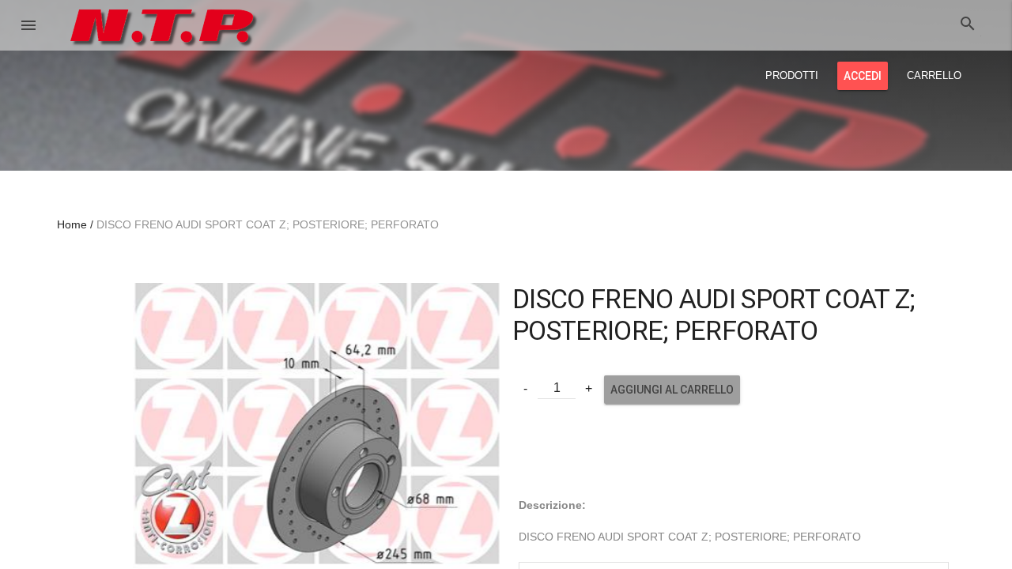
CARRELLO (934, 75)
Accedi (863, 76)
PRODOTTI (791, 75)
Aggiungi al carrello (672, 389)
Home (72, 224)
